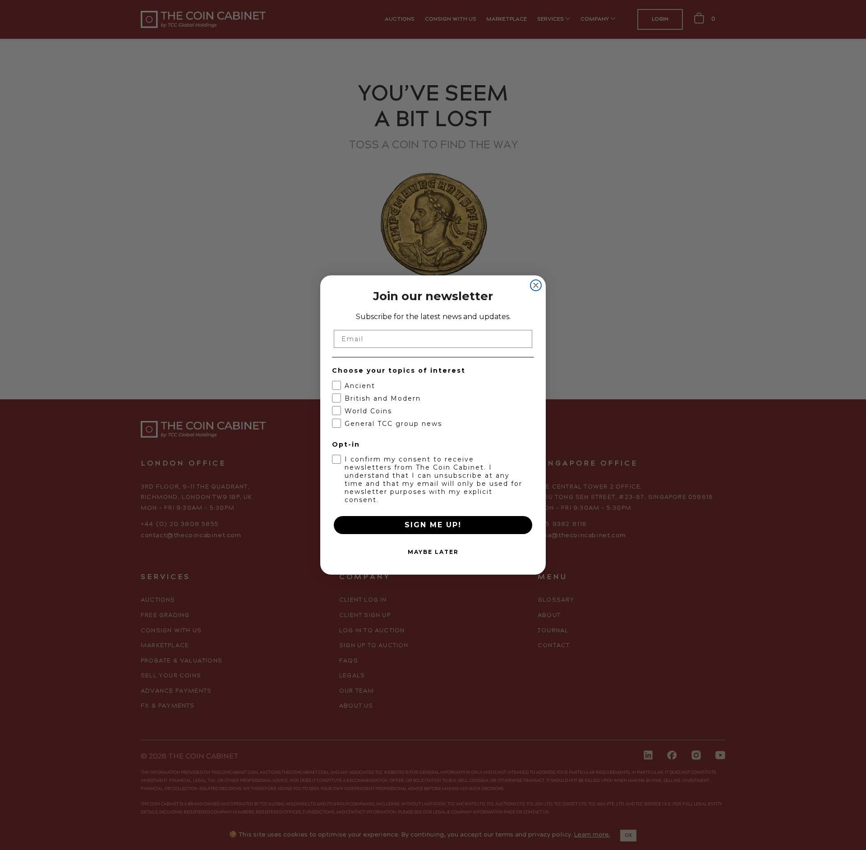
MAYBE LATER (433, 551)
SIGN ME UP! (433, 525)
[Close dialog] (535, 285)
